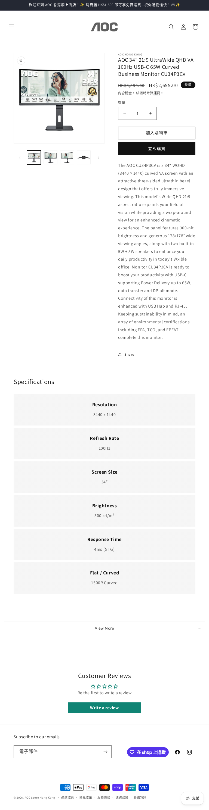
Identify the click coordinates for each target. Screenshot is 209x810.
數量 (121, 102)
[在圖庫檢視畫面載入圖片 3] (67, 157)
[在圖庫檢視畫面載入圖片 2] (50, 157)
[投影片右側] (98, 158)
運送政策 (122, 797)
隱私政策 (85, 797)
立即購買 (156, 148)
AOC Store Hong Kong (40, 797)
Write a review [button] (104, 708)
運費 (156, 93)
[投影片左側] (20, 158)
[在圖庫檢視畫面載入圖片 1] (34, 157)
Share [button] (129, 354)
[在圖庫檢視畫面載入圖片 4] (84, 157)
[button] (11, 27)
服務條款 (103, 797)
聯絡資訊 (140, 797)
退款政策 (67, 797)
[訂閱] (105, 751)
